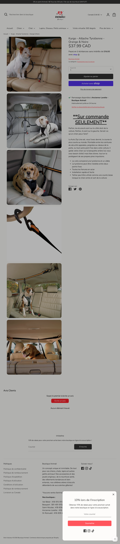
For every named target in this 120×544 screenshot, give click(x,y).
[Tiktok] (93, 530)
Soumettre (89, 523)
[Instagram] (89, 530)
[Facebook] (85, 530)
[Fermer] (113, 494)
